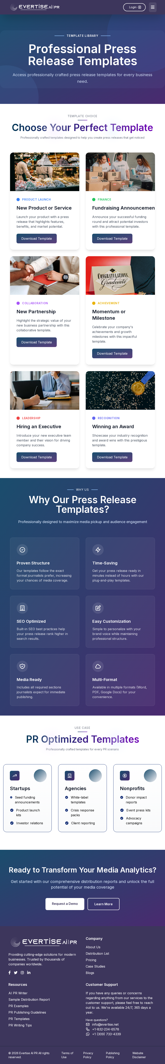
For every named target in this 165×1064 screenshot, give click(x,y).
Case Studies (95, 966)
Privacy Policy (88, 1055)
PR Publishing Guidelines (27, 1012)
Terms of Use (67, 1055)
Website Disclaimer (139, 1055)
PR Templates (19, 1019)
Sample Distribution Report (29, 999)
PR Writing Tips (20, 1025)
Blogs (90, 973)
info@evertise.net (105, 1024)
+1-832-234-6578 (105, 1029)
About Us (93, 947)
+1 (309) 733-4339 (106, 1034)
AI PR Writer (18, 993)
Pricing (91, 960)
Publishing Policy (113, 1055)
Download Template (36, 239)
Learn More (103, 904)
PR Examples (18, 1006)
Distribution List (97, 953)
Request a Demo (65, 904)
